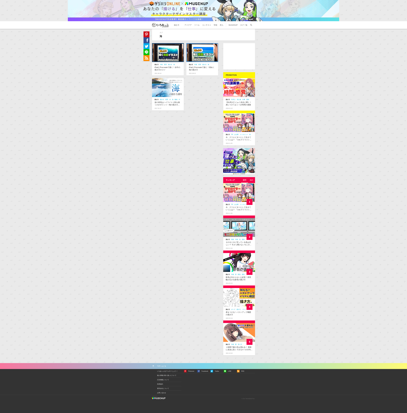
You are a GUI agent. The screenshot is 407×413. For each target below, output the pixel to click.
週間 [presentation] (244, 180)
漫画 (247, 99)
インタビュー (244, 134)
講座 (243, 239)
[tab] (244, 180)
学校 (215, 25)
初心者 (239, 99)
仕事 (243, 99)
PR (232, 134)
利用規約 (160, 384)
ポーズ (233, 309)
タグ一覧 (243, 25)
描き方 (176, 25)
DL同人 (233, 99)
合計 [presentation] (251, 180)
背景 (165, 64)
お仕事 (236, 134)
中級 (161, 64)
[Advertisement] (239, 56)
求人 (221, 25)
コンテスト (206, 25)
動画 (176, 99)
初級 (232, 239)
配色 (239, 274)
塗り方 (240, 344)
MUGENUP (233, 25)
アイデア (188, 25)
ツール (197, 25)
